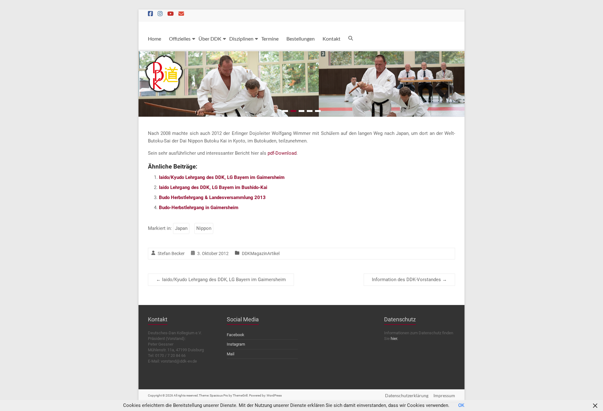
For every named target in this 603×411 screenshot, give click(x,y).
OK (461, 405)
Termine (270, 39)
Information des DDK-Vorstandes (409, 279)
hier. (394, 338)
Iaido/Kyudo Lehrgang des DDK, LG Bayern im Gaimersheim (222, 177)
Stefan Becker (171, 253)
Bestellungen (300, 39)
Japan (181, 228)
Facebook (235, 334)
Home (154, 39)
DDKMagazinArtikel (261, 253)
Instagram (236, 344)
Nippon (203, 228)
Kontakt (331, 39)
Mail (230, 354)
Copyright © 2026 (161, 395)
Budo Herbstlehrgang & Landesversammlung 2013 (212, 197)
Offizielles (180, 39)
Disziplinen (241, 39)
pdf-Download (282, 153)
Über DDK (209, 39)
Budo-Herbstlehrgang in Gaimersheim (198, 207)
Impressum (444, 395)
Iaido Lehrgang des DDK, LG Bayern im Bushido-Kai (213, 187)
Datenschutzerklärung (406, 395)
